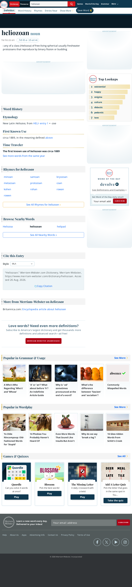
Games (80, 4)
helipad (61, 226)
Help (4, 534)
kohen (7, 189)
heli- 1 (40, 123)
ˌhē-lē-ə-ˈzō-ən (27, 40)
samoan (35, 177)
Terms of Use (83, 534)
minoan (8, 177)
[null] (117, 184)
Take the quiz (115, 500)
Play (16, 496)
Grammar (105, 4)
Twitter (106, 542)
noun (35, 33)
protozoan (36, 183)
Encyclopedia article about (44, 309)
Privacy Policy (68, 534)
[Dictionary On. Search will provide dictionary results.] (19, 4)
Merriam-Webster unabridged (43, 341)
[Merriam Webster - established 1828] (4, 3)
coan (59, 183)
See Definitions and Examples (108, 189)
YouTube (116, 542)
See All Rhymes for (42, 204)
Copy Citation (44, 286)
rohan (33, 189)
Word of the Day (92, 4)
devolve (107, 184)
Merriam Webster (9, 522)
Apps (24, 534)
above (49, 137)
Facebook (97, 542)
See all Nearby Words (42, 235)
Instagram (125, 542)
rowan (60, 189)
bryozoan (62, 177)
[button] (115, 4)
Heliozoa (8, 226)
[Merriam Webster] (109, 173)
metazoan (9, 183)
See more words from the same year (24, 156)
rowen (7, 195)
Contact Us (53, 534)
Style (6, 264)
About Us (14, 534)
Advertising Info (37, 534)
